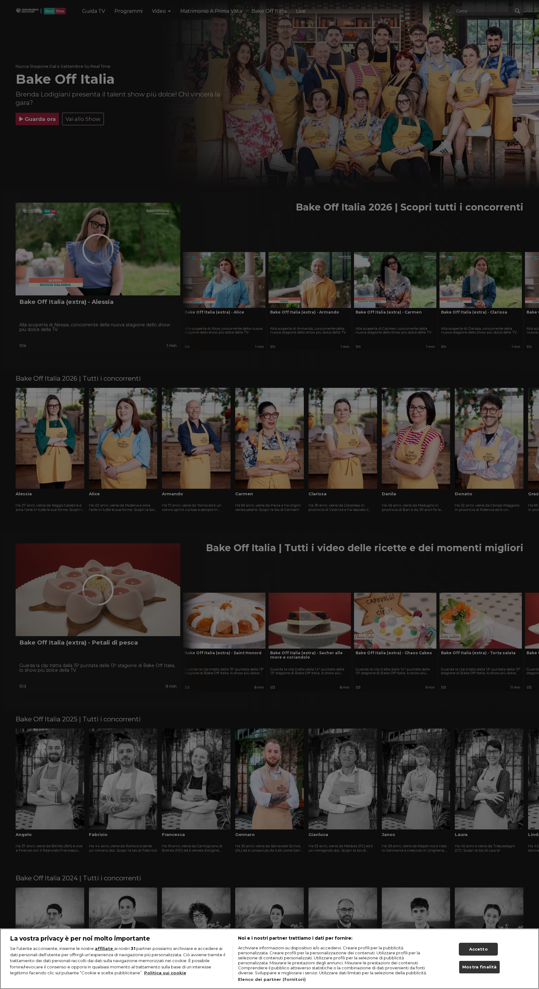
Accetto (478, 949)
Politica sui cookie (165, 972)
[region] (269, 958)
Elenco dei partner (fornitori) (272, 979)
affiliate (104, 948)
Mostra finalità (479, 967)
